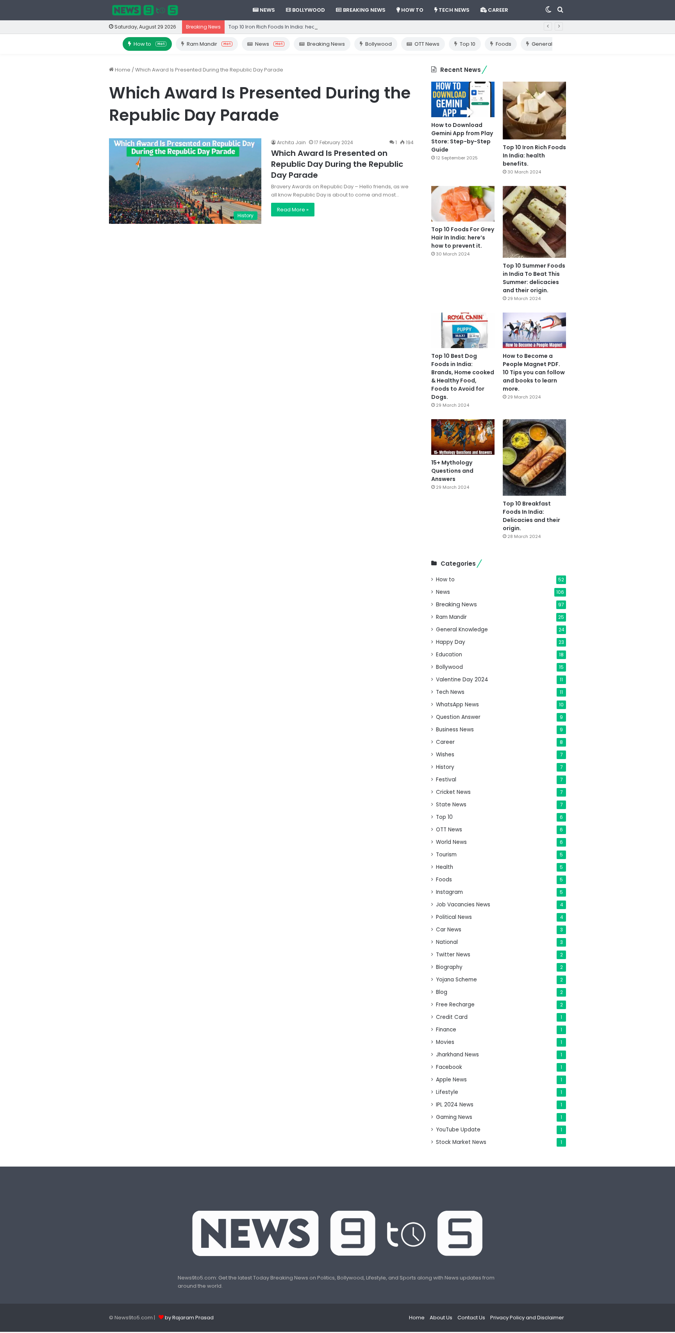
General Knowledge (462, 629)
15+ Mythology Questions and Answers (452, 471)
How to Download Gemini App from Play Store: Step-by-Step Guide (462, 137)
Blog (441, 992)
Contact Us (471, 1317)
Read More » (293, 209)
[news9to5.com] (145, 10)
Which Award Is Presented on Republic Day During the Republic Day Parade (337, 164)
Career (497, 10)
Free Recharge (455, 1004)
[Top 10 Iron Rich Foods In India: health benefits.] (534, 110)
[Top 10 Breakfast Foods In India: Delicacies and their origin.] (534, 457)
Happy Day (450, 642)
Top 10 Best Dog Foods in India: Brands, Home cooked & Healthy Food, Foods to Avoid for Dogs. (462, 376)
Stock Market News (461, 1142)
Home (122, 69)
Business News (455, 729)
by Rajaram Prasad (189, 1317)
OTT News (426, 44)
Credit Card (452, 1017)
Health (444, 867)
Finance (446, 1029)
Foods (503, 44)
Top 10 (467, 44)
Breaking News (364, 10)
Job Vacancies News (463, 904)
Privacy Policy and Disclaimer (527, 1317)
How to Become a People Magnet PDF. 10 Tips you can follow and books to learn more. (534, 372)
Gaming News (454, 1117)
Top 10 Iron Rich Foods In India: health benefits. (286, 26)
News (267, 10)
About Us (441, 1317)
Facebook (449, 1067)
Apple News (451, 1079)
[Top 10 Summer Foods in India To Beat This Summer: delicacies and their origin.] (534, 222)
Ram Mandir (208, 44)
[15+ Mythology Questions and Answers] (463, 437)
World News (451, 842)
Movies (445, 1042)
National (447, 942)
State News (451, 804)
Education (449, 654)
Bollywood (308, 10)
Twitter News (453, 954)
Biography (449, 967)
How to (411, 10)
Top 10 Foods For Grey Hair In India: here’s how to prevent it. (462, 237)
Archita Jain (291, 142)
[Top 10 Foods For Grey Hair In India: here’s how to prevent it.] (463, 204)
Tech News (454, 10)
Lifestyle (447, 1092)
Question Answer (458, 717)
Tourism (446, 854)
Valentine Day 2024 (462, 679)
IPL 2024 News (454, 1104)
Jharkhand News (457, 1054)
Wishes (445, 754)
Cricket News (453, 792)
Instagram (449, 892)
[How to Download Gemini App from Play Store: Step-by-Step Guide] (463, 99)
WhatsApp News (457, 704)
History (445, 767)
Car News (448, 929)
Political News (454, 917)
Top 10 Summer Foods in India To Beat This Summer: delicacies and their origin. (534, 278)
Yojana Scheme (456, 979)
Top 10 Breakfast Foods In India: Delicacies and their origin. (531, 516)
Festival (446, 779)
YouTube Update (458, 1129)
